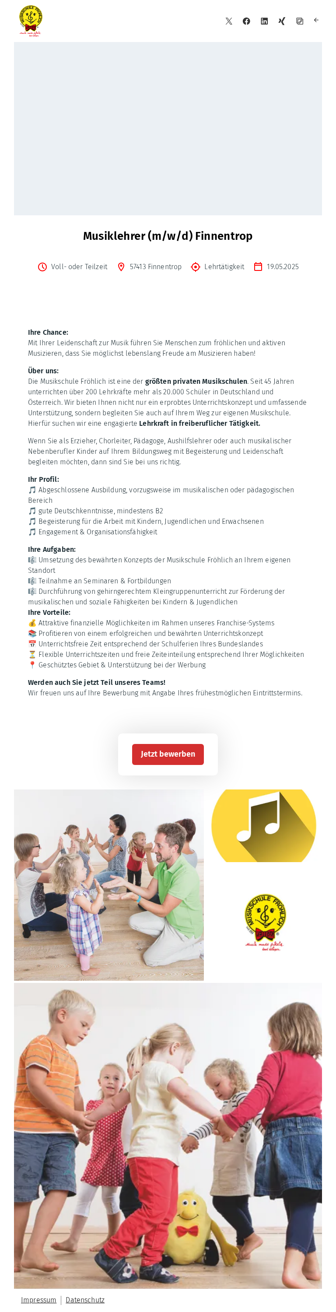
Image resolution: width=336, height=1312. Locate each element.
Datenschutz (85, 1300)
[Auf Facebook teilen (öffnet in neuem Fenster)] (246, 21)
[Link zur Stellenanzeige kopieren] (299, 21)
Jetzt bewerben (168, 754)
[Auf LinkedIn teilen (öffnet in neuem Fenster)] (264, 21)
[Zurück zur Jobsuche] (317, 21)
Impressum (38, 1300)
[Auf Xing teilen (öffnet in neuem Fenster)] (282, 21)
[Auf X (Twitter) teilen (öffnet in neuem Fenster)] (229, 21)
